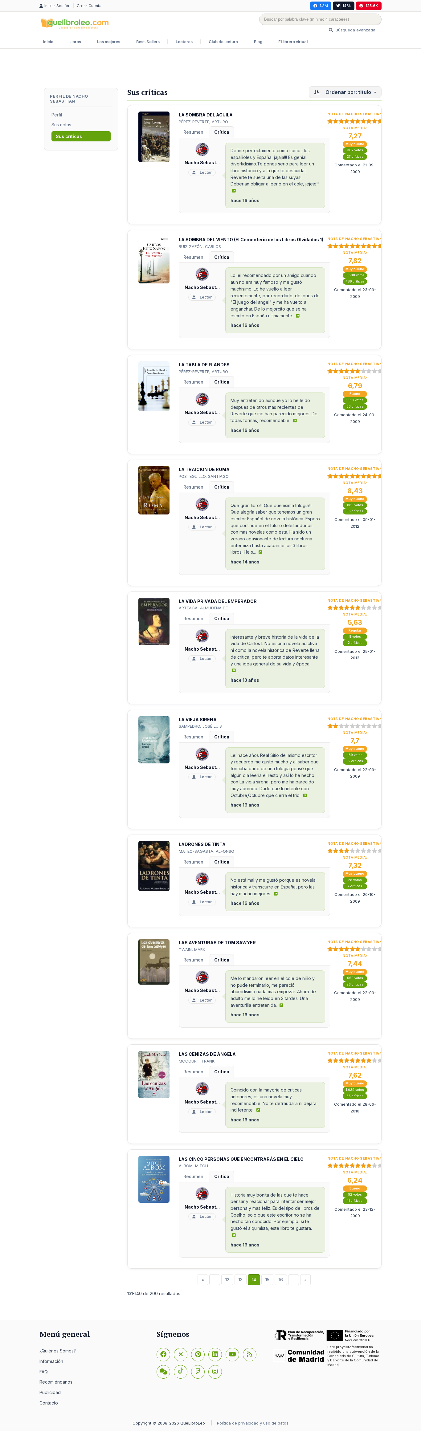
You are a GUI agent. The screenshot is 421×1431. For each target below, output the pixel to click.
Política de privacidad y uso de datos (252, 1423)
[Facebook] (163, 1354)
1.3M (324, 5)
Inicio (48, 41)
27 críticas (355, 157)
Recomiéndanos (55, 1381)
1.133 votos (354, 400)
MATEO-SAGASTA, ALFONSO (206, 851)
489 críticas (355, 281)
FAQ (43, 1371)
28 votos (355, 880)
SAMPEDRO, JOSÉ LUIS (200, 726)
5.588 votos (355, 275)
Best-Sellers (148, 41)
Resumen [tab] (193, 132)
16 (281, 1279)
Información (51, 1361)
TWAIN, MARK (192, 949)
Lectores (184, 41)
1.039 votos (355, 1090)
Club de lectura (223, 41)
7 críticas (355, 886)
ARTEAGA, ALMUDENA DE (203, 607)
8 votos (355, 637)
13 (241, 1279)
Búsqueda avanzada (354, 29)
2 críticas (355, 643)
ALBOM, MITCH (193, 1165)
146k (346, 5)
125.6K (372, 5)
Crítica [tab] (221, 132)
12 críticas (355, 761)
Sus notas (61, 124)
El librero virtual (293, 41)
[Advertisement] (210, 69)
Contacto (48, 1402)
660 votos (355, 978)
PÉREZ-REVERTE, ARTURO (203, 121)
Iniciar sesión (57, 5)
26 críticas (354, 984)
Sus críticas (69, 136)
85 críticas (354, 511)
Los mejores (108, 41)
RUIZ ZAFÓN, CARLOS (200, 246)
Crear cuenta (89, 5)
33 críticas (354, 407)
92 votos (355, 1195)
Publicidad (50, 1392)
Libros (75, 41)
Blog (258, 41)
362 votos (355, 150)
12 (227, 1279)
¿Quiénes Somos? (57, 1350)
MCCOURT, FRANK (197, 1061)
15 (267, 1279)
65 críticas (354, 1096)
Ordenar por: (347, 92)
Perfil (56, 114)
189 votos (354, 755)
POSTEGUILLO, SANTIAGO (204, 476)
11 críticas (354, 1201)
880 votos (355, 505)
